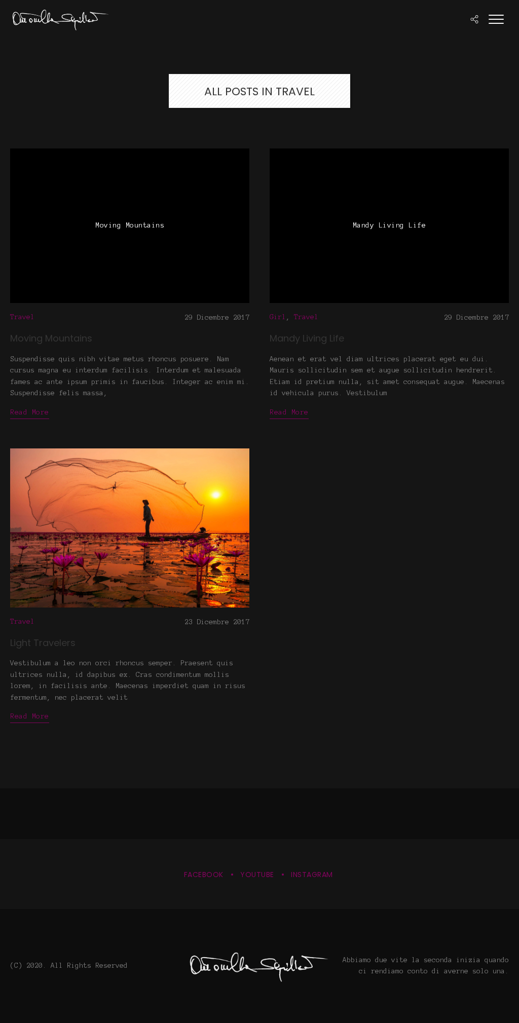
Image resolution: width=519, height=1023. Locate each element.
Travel (22, 317)
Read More (29, 412)
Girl (278, 317)
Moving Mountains (51, 338)
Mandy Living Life (307, 338)
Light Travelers (43, 642)
